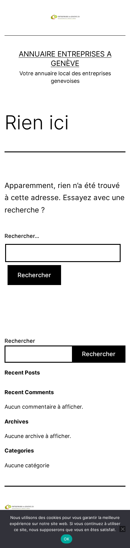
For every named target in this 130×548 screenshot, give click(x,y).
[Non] (122, 529)
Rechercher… (22, 236)
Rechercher (20, 341)
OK (67, 539)
